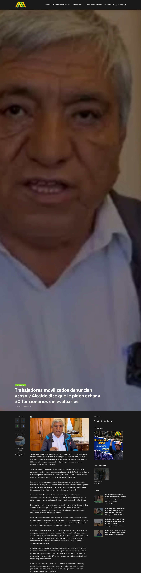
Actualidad (20, 385)
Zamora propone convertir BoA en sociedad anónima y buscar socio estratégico (115, 521)
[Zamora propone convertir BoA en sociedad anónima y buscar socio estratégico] (98, 522)
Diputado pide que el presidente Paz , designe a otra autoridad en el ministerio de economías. (115, 532)
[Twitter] (116, 5)
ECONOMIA (121, 514)
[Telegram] (23, 426)
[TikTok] (125, 5)
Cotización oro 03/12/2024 (98, 483)
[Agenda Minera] (20, 4)
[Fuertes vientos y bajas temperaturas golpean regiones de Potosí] (20, 441)
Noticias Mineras (110, 503)
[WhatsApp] (123, 5)
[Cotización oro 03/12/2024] (101, 474)
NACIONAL (121, 526)
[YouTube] (121, 5)
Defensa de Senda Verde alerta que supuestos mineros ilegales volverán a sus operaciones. (115, 496)
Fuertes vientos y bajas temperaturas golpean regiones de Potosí (20, 452)
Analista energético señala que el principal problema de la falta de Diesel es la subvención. (115, 510)
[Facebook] (114, 5)
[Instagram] (118, 5)
